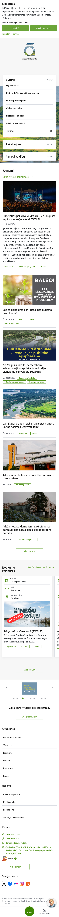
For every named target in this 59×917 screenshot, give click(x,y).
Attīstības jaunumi (22, 485)
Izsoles (6, 776)
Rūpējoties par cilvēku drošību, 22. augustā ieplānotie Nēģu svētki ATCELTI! (29, 217)
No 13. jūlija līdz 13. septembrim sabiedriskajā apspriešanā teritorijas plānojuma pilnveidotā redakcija (24, 368)
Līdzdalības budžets (12, 323)
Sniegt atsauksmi (29, 716)
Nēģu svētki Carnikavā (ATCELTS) (23, 631)
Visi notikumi (29, 669)
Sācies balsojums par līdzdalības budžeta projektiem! (27, 311)
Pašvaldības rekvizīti (12, 737)
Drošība (43, 266)
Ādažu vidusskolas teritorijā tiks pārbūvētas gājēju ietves (29, 476)
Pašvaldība (8, 768)
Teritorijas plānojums (37, 382)
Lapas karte (8, 809)
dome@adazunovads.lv (16, 843)
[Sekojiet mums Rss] (28, 884)
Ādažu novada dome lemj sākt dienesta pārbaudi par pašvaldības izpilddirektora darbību (27, 530)
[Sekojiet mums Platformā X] (4, 884)
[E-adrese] (7, 858)
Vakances (7, 745)
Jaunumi (35, 433)
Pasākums (36, 646)
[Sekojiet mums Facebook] (10, 884)
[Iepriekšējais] (6, 688)
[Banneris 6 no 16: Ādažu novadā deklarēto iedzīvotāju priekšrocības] (29, 688)
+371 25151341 (12, 838)
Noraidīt (15, 28)
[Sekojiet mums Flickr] (16, 883)
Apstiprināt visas (43, 28)
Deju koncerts (11, 646)
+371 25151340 (12, 834)
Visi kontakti (15, 866)
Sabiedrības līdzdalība (27, 319)
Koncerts (24, 646)
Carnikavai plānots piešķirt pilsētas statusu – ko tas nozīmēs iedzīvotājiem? (29, 425)
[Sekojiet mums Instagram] (22, 884)
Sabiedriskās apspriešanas (14, 382)
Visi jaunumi (29, 551)
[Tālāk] (53, 688)
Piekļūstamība (9, 802)
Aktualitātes (23, 433)
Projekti (6, 760)
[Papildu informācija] (15, 859)
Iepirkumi (7, 753)
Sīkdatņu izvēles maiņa (13, 817)
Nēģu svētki (9, 266)
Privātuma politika (11, 794)
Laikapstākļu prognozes (27, 266)
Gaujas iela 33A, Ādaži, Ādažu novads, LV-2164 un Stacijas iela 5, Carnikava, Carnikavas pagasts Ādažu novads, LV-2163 (29, 850)
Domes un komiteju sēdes (26, 539)
